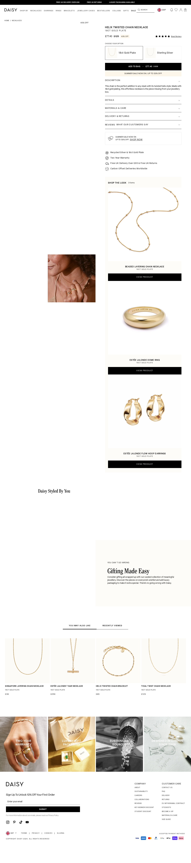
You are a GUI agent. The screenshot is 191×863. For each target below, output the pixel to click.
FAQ (163, 791)
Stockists (166, 807)
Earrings (48, 11)
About (137, 787)
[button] (185, 9)
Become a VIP (167, 811)
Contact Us (167, 787)
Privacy (36, 833)
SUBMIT (43, 809)
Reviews (138, 803)
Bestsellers (103, 11)
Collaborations (142, 799)
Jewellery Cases (86, 11)
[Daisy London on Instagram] (8, 822)
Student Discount (143, 811)
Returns (166, 799)
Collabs (117, 11)
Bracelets (69, 11)
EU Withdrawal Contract (173, 803)
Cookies (48, 833)
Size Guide (166, 819)
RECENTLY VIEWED (112, 625)
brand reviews (176, 36)
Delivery (166, 795)
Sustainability (141, 791)
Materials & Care (169, 815)
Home (7, 21)
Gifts (126, 11)
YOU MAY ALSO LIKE (79, 625)
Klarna (60, 833)
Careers (138, 795)
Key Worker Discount (144, 807)
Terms (24, 833)
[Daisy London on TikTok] (21, 822)
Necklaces (36, 11)
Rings (58, 11)
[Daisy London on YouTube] (27, 822)
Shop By (24, 11)
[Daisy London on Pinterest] (14, 822)
